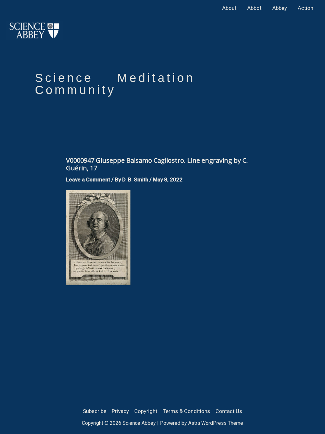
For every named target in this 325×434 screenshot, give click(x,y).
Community (75, 90)
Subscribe (94, 411)
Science (64, 78)
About (229, 8)
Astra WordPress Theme (215, 423)
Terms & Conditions (186, 411)
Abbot (254, 8)
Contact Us (229, 411)
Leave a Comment (88, 179)
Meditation (156, 78)
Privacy (120, 411)
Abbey (279, 8)
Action (305, 8)
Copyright (145, 411)
